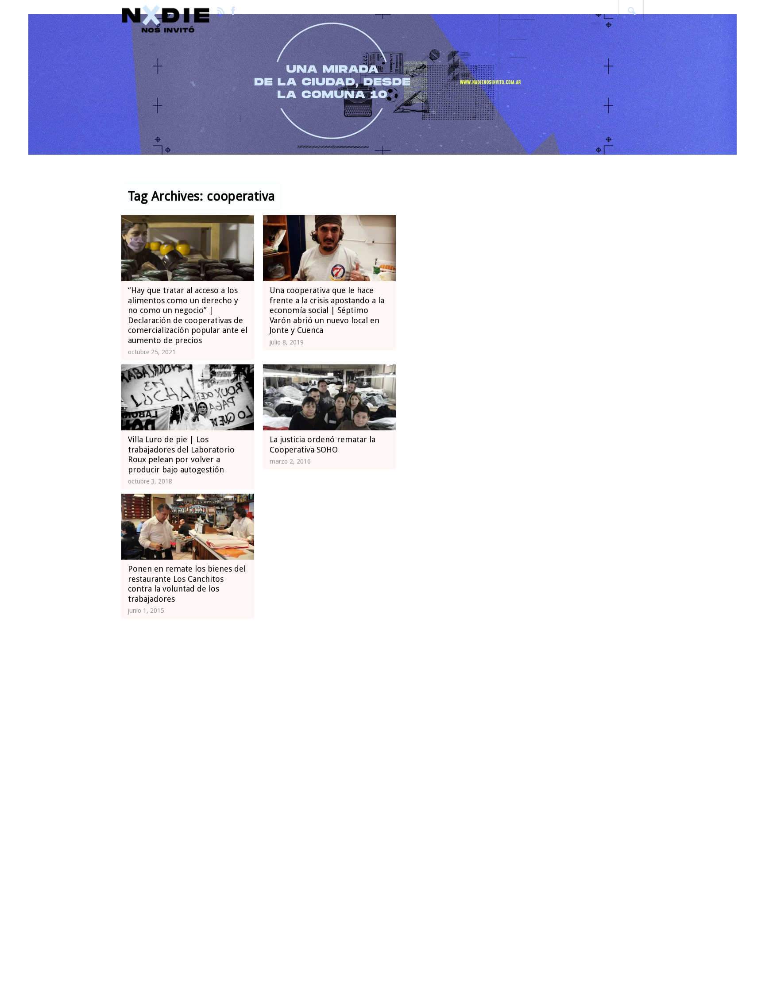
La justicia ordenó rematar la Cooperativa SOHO (322, 444)
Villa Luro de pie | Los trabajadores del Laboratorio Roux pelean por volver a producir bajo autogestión (181, 454)
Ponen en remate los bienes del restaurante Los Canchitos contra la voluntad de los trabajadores (187, 583)
